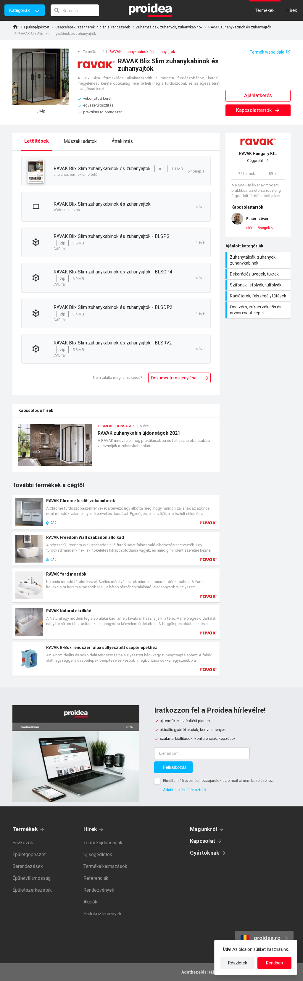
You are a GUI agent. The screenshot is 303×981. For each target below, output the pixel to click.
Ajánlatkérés (258, 95)
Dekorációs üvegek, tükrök (259, 274)
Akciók (90, 902)
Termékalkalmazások (105, 866)
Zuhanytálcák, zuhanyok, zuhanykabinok (169, 27)
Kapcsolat (202, 841)
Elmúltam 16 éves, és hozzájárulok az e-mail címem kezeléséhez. (218, 780)
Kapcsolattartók (254, 110)
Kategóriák (19, 10)
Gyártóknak (204, 853)
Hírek (90, 829)
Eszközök (22, 842)
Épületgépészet (36, 27)
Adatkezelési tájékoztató (184, 789)
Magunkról (203, 829)
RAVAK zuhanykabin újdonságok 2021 (116, 448)
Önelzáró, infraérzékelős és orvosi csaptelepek (259, 310)
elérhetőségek (258, 228)
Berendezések (27, 866)
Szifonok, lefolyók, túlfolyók (259, 285)
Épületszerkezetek (32, 890)
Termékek (25, 829)
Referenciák (95, 878)
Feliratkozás (175, 767)
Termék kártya (116, 512)
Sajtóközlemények (102, 913)
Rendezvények (98, 890)
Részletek (237, 963)
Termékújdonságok (103, 842)
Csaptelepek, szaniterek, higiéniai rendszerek (92, 27)
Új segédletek (97, 854)
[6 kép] (40, 77)
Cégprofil (258, 157)
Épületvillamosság (31, 878)
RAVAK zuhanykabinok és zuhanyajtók (239, 27)
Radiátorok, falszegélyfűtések (259, 296)
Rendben (274, 963)
